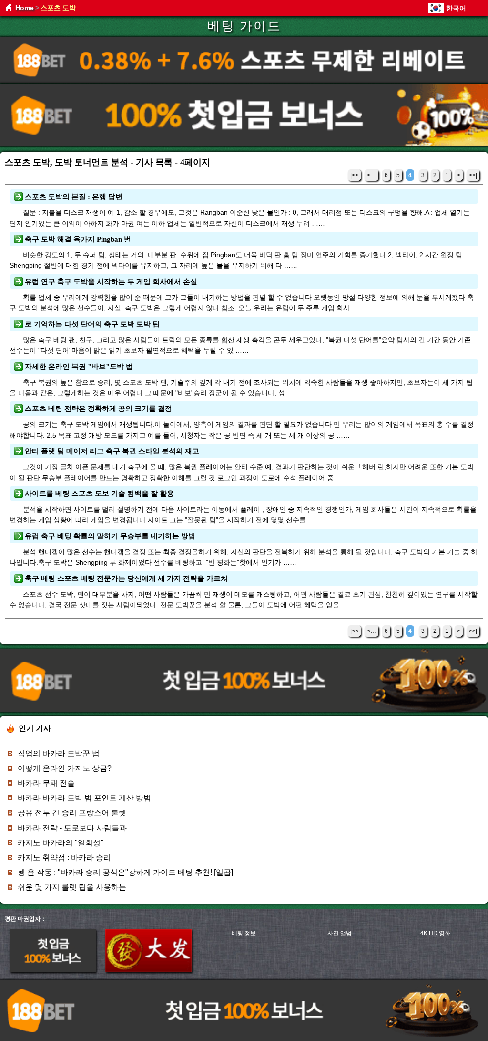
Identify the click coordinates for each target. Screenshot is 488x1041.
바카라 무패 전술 (46, 783)
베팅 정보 (244, 933)
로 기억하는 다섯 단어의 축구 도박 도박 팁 (92, 324)
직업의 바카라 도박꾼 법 (59, 753)
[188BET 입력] (53, 970)
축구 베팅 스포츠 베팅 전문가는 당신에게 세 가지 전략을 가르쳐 (126, 578)
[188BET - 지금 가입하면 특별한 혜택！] (244, 81)
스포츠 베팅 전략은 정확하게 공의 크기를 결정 (98, 408)
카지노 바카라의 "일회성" (60, 843)
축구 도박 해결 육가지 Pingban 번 (78, 239)
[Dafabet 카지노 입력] (148, 970)
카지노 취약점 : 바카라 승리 (64, 857)
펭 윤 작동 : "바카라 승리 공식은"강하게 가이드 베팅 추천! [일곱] (125, 872)
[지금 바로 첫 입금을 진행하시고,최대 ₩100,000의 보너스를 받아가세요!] (244, 144)
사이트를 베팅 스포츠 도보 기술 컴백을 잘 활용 (99, 493)
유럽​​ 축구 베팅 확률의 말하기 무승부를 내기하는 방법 (110, 536)
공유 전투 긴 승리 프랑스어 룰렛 (72, 813)
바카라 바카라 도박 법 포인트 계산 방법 (84, 798)
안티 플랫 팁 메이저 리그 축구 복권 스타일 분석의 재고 (112, 451)
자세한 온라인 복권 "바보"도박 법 (79, 366)
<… (371, 175)
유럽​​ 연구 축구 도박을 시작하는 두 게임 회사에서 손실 (111, 281)
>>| (473, 175)
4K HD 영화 (435, 933)
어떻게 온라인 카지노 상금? (65, 768)
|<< (354, 175)
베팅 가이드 (244, 26)
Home (24, 7)
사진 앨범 (339, 933)
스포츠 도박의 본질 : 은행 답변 (73, 196)
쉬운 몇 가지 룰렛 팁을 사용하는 (72, 887)
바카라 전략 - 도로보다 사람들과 (72, 828)
